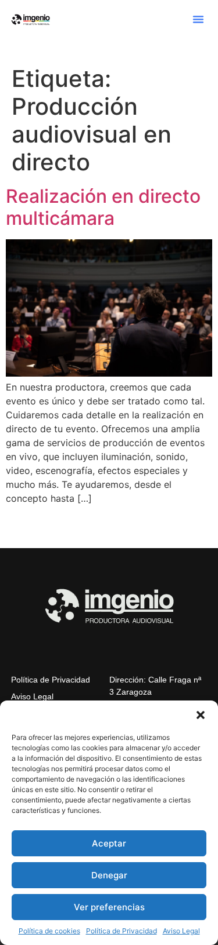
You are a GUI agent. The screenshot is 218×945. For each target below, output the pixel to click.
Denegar (109, 875)
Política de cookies (49, 930)
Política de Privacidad (121, 930)
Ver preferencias (109, 907)
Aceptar (109, 843)
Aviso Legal (181, 930)
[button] (200, 715)
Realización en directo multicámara (103, 207)
